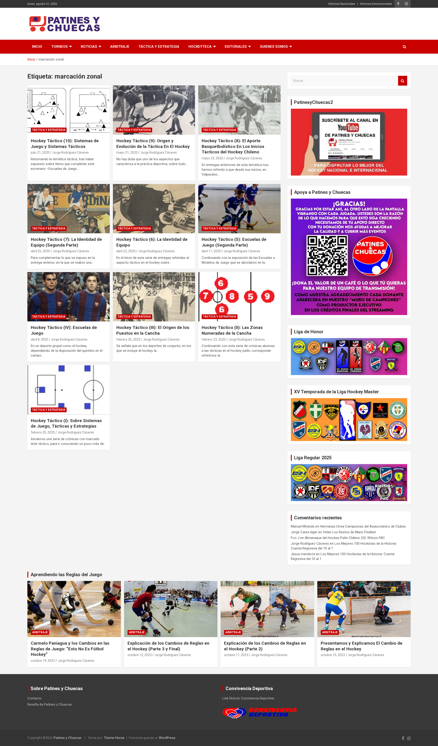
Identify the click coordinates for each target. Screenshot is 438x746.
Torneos (59, 47)
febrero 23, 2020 (214, 339)
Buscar (402, 81)
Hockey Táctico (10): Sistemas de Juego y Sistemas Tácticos (65, 143)
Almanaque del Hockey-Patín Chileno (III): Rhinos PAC (345, 538)
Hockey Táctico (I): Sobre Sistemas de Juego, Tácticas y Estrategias (66, 423)
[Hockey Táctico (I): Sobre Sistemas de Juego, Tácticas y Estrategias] (68, 390)
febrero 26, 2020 (128, 339)
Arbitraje (119, 47)
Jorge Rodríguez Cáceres (70, 152)
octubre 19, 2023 (43, 660)
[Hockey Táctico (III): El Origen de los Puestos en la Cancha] (154, 297)
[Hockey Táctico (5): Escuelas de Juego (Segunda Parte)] (239, 209)
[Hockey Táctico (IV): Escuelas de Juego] (68, 297)
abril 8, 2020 (39, 339)
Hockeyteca (200, 47)
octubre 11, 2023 (236, 655)
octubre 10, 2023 (333, 655)
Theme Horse (114, 738)
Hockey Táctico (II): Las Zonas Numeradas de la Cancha (232, 330)
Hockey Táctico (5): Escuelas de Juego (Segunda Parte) (234, 242)
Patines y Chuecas (67, 738)
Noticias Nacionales (341, 3)
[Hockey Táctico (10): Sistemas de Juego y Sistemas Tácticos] (68, 110)
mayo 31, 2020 (127, 152)
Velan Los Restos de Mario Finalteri (349, 532)
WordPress (167, 738)
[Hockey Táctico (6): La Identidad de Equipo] (154, 209)
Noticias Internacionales (376, 3)
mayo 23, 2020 (212, 158)
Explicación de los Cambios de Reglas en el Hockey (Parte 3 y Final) (168, 646)
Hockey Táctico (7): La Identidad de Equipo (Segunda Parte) (66, 242)
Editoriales (236, 47)
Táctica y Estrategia (158, 47)
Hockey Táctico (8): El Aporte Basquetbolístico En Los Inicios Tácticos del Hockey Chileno (233, 146)
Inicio (37, 47)
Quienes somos (274, 47)
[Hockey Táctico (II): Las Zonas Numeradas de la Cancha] (239, 297)
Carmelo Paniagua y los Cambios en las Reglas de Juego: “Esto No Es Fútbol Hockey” (70, 649)
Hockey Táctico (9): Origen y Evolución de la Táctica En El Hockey (153, 143)
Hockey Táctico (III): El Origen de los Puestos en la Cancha (152, 330)
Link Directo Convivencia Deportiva (248, 698)
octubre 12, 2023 (140, 655)
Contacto (34, 698)
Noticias (89, 47)
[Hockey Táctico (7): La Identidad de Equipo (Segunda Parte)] (68, 209)
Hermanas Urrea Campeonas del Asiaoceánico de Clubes (363, 526)
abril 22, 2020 (126, 251)
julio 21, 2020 (40, 152)
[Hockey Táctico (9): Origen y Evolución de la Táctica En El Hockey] (154, 110)
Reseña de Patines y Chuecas (49, 704)
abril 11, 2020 (211, 251)
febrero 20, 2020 (43, 432)
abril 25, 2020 (40, 251)
